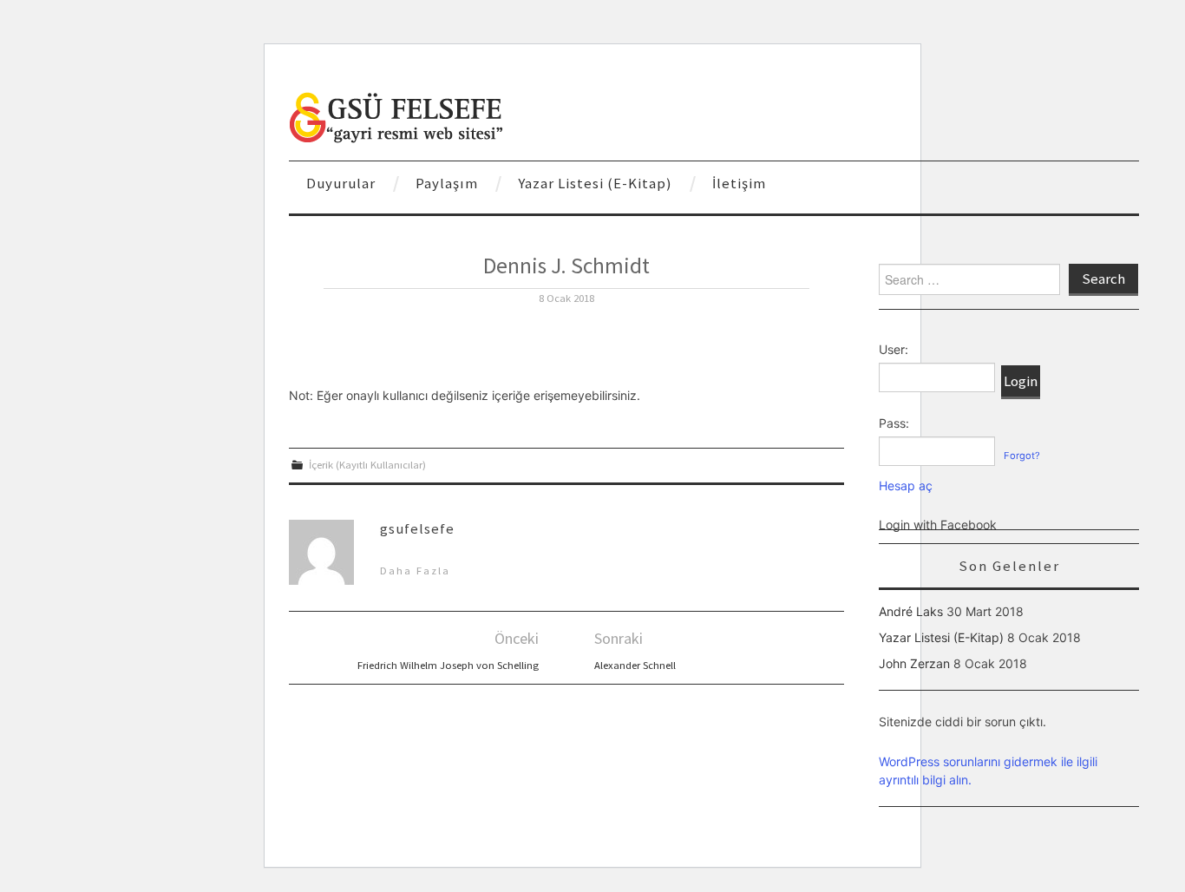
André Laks (911, 611)
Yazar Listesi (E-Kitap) (595, 183)
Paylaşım (447, 183)
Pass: (894, 423)
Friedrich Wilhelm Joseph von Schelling (448, 665)
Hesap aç (906, 485)
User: (893, 349)
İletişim (739, 183)
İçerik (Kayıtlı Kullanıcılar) (367, 464)
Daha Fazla (415, 570)
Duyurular (341, 183)
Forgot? (1022, 455)
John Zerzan (914, 663)
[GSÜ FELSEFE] (397, 115)
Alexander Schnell (635, 665)
